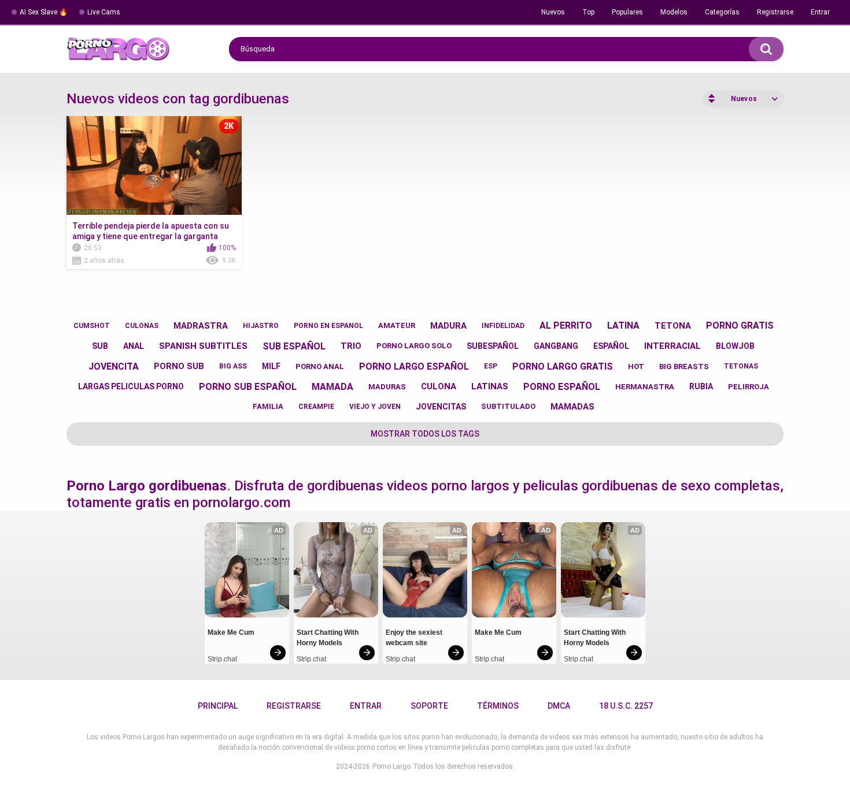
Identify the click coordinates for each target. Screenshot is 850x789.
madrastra (200, 326)
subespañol (493, 346)
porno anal (319, 366)
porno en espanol (328, 326)
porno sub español (248, 386)
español (611, 346)
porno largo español (414, 366)
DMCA (559, 705)
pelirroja (748, 386)
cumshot (91, 326)
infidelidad (503, 326)
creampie (316, 407)
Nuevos (553, 12)
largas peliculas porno (131, 386)
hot (636, 366)
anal (133, 346)
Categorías (722, 12)
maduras (387, 386)
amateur (396, 325)
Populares (627, 12)
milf (271, 366)
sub (100, 346)
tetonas (741, 366)
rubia (701, 386)
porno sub (179, 366)
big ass (233, 366)
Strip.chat (222, 659)
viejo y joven (375, 407)
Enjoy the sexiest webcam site (415, 637)
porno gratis (740, 325)
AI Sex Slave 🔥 (44, 12)
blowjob (735, 346)
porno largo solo (414, 345)
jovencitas (441, 406)
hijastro (261, 326)
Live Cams (103, 12)
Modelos (674, 12)
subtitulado (508, 406)
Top (588, 12)
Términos (498, 705)
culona (438, 386)
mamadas (572, 406)
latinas (489, 386)
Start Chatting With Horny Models (328, 637)
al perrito (565, 325)
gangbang (556, 346)
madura (448, 326)
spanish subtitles (203, 346)
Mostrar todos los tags (425, 433)
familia (268, 406)
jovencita (113, 366)
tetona (673, 326)
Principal (218, 705)
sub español (294, 346)
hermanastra (644, 386)
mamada (332, 386)
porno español (561, 386)
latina (623, 325)
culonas (141, 326)
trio (351, 346)
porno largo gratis (562, 366)
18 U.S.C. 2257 (626, 705)
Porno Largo (391, 766)
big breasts (684, 366)
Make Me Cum (231, 632)
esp (490, 366)
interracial (672, 346)
